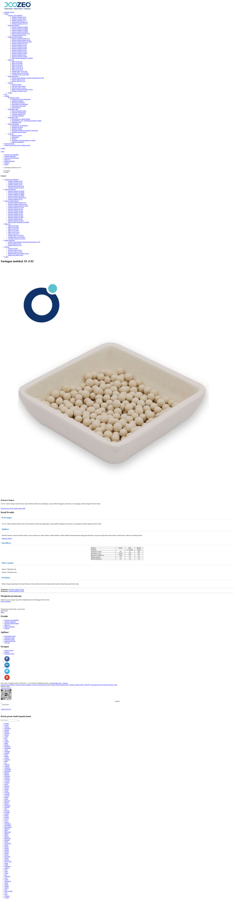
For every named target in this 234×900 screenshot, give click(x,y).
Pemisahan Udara (13, 109)
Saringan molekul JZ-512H (19, 43)
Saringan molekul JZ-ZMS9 (20, 32)
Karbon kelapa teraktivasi (8, 685)
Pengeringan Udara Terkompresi (21, 99)
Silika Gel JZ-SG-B (17, 68)
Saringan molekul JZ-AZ (19, 35)
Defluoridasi (15, 137)
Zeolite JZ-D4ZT (17, 84)
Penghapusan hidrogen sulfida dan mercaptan (25, 130)
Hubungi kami (26, 145)
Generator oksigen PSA (18, 114)
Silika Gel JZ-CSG (17, 65)
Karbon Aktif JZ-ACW (18, 81)
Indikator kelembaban (18, 142)
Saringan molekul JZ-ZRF (19, 48)
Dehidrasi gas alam (17, 127)
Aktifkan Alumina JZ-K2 (19, 19)
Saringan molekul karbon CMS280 (79, 685)
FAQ (5, 94)
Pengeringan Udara (13, 97)
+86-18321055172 (6, 688)
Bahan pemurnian (13, 76)
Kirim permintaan (6, 601)
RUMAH (7, 170)
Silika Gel (11, 60)
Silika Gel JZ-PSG (17, 66)
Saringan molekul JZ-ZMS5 (20, 30)
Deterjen (10, 83)
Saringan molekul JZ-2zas (19, 45)
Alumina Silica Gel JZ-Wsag (20, 73)
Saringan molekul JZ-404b (19, 56)
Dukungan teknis (9, 143)
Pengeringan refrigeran (18, 102)
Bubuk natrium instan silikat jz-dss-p (22, 89)
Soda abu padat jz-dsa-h (19, 86)
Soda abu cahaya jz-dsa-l (19, 88)
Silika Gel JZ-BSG (17, 63)
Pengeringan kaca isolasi (19, 106)
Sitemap (65, 683)
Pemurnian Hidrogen (18, 115)
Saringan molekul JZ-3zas (19, 46)
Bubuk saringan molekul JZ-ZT (21, 33)
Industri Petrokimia (13, 124)
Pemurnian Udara (13, 117)
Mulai (2, 612)
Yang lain (11, 134)
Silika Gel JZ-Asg (17, 61)
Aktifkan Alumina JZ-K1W (20, 23)
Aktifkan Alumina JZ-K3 (19, 20)
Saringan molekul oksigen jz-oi (21, 38)
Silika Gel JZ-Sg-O (17, 69)
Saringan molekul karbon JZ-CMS (22, 42)
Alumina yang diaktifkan (15, 15)
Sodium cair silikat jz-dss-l (19, 91)
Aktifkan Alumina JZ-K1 (19, 17)
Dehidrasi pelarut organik (19, 132)
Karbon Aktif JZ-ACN (18, 79)
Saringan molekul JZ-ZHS (19, 53)
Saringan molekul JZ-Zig (19, 55)
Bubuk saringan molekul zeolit (60, 685)
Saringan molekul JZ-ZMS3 (20, 27)
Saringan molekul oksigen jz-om (21, 40)
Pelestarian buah (16, 122)
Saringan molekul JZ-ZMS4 (20, 28)
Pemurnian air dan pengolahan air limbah (23, 140)
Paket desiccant (16, 107)
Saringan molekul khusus (15, 37)
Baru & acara (17, 145)
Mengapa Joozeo (9, 12)
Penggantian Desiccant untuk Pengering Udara (103, 685)
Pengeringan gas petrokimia (20, 125)
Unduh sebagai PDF (19, 508)
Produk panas (58, 683)
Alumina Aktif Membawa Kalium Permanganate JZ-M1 (28, 78)
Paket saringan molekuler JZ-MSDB (22, 58)
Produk (6, 14)
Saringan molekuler (13, 25)
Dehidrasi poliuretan (17, 101)
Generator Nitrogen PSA (19, 112)
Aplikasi (6, 96)
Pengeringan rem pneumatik (20, 104)
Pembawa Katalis (17, 135)
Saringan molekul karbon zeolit (41, 685)
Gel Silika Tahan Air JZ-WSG (20, 74)
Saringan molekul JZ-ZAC (19, 51)
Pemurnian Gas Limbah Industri (21, 119)
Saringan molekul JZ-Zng (19, 50)
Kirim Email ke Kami (7, 508)
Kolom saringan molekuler (23, 685)
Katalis (10, 92)
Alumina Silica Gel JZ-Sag (19, 71)
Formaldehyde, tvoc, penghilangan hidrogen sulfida (26, 120)
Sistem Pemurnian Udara (19, 111)
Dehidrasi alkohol (17, 129)
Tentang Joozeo (8, 145)
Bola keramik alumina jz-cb (20, 22)
